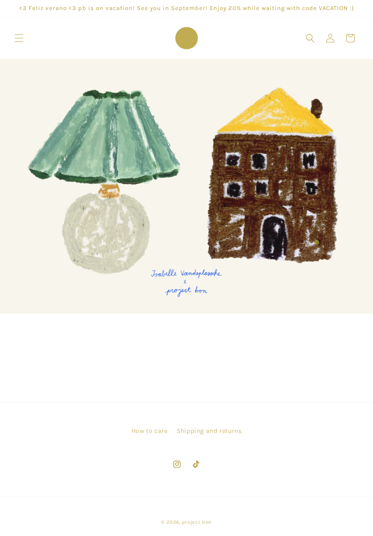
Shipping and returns (209, 431)
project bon (197, 522)
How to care (149, 431)
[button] (19, 38)
